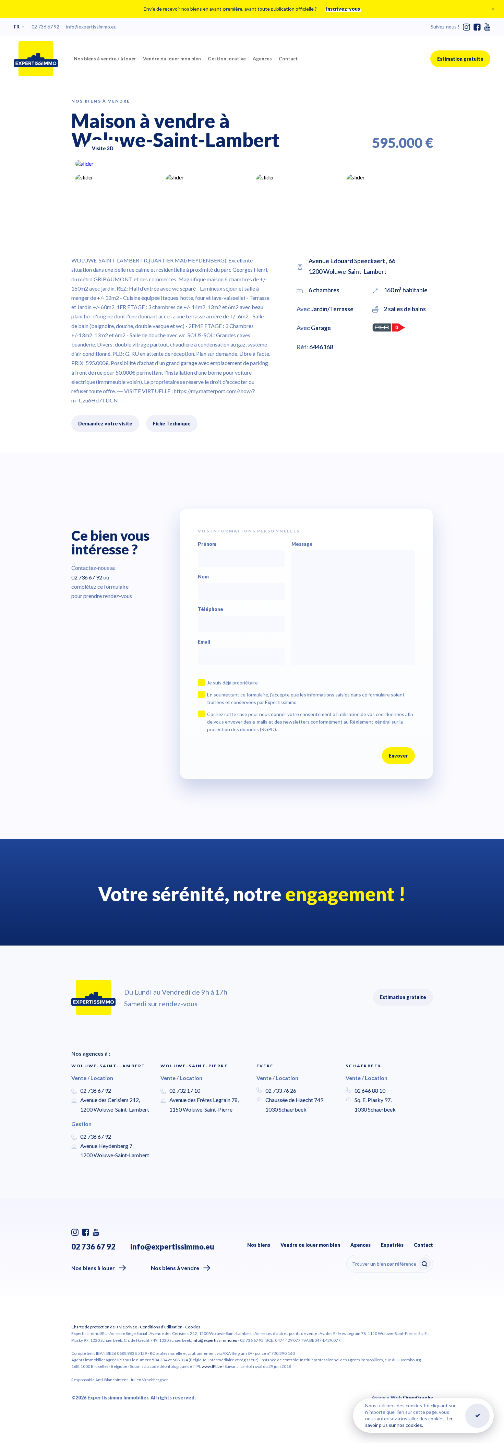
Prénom (207, 544)
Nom (203, 576)
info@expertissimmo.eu (91, 27)
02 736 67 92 (45, 27)
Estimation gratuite (460, 59)
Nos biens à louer (93, 1268)
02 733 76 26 (280, 1090)
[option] (252, 163)
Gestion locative (227, 58)
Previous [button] (391, 148)
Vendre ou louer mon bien (172, 58)
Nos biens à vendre (175, 1268)
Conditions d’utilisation (161, 1326)
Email (204, 642)
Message (302, 544)
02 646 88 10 (370, 1090)
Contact (288, 58)
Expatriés (392, 1245)
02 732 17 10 (184, 1090)
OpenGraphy (418, 1397)
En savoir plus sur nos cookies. (408, 1422)
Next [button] (412, 145)
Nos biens (258, 1245)
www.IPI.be (212, 1366)
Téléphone (210, 609)
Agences (262, 58)
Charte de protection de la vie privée (104, 1326)
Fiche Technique (172, 423)
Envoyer (398, 756)
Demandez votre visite (105, 423)
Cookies (192, 1326)
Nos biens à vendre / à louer (105, 58)
